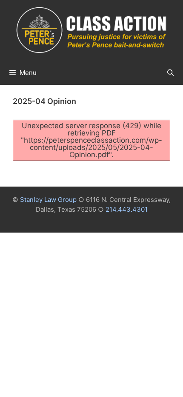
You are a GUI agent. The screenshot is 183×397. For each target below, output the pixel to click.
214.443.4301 (127, 209)
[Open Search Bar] (170, 73)
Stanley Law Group (48, 200)
